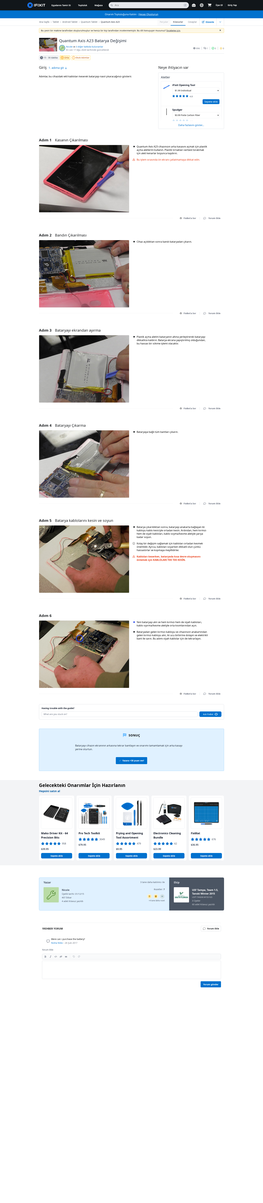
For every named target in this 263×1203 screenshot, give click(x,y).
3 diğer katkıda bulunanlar (89, 46)
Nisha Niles (57, 942)
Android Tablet (69, 21)
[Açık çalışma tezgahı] (194, 5)
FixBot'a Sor (190, 218)
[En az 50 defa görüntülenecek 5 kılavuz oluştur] (162, 896)
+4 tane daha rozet (157, 900)
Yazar (47, 882)
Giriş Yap (232, 5)
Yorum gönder (210, 984)
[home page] (36, 5)
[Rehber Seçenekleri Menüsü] (220, 22)
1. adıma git (57, 68)
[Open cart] (210, 5)
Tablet (56, 21)
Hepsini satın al (49, 791)
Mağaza (99, 5)
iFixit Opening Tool (183, 85)
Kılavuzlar (178, 21)
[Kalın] (45, 956)
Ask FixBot (208, 714)
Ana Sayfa (44, 21)
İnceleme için (173, 30)
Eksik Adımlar (82, 57)
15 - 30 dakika (51, 57)
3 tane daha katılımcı (151, 882)
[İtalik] (50, 956)
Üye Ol (219, 5)
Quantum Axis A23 (110, 21)
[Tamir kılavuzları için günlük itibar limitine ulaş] (155, 896)
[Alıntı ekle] (66, 956)
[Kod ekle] (55, 956)
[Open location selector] (202, 5)
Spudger (177, 109)
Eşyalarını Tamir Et (61, 5)
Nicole (69, 46)
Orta (66, 57)
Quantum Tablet (89, 21)
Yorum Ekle (211, 231)
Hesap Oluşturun (148, 14)
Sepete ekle (211, 101)
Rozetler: (159, 889)
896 (198, 48)
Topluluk (82, 5)
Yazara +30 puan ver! (133, 760)
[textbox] (131, 970)
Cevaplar (192, 21)
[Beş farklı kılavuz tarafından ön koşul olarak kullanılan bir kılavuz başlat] (149, 896)
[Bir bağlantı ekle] (60, 956)
